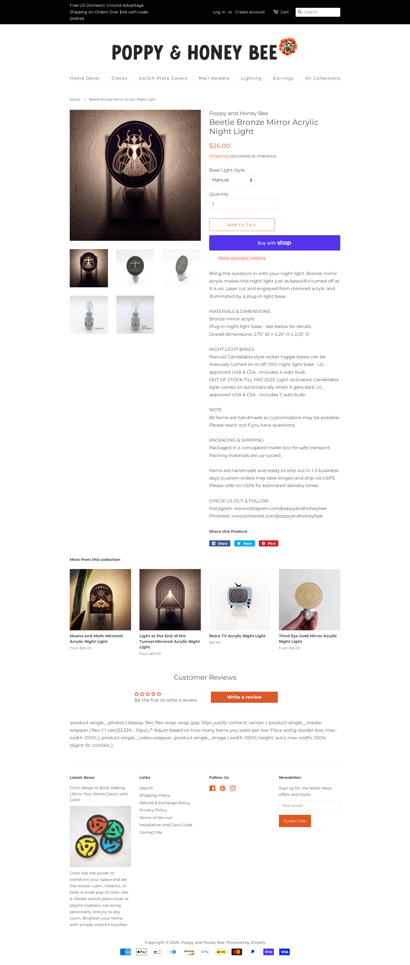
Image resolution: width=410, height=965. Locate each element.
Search (146, 788)
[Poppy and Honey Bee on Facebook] (212, 789)
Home (75, 99)
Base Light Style (227, 170)
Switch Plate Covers (163, 78)
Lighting (251, 78)
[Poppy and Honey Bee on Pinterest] (223, 789)
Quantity (219, 194)
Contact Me (150, 832)
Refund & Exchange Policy (164, 803)
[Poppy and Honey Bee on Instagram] (233, 789)
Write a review (244, 697)
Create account (250, 11)
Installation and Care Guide (165, 825)
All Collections (323, 78)
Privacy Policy (153, 810)
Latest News (82, 777)
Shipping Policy (154, 795)
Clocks (119, 78)
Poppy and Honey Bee (203, 942)
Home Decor (85, 78)
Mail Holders (214, 78)
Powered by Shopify (246, 942)
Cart (285, 11)
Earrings (283, 78)
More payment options (242, 257)
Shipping (218, 156)
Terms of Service (155, 817)
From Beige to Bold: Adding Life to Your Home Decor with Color (99, 794)
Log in (219, 11)
